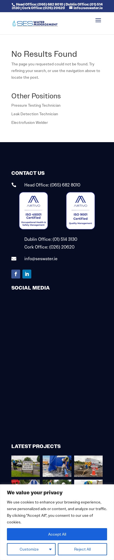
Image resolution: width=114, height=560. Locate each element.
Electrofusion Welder (29, 122)
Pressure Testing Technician (36, 105)
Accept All (57, 534)
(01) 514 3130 (65, 239)
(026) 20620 (61, 247)
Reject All (82, 549)
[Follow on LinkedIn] (26, 274)
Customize (29, 549)
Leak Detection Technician (34, 113)
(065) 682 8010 (65, 185)
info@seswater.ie (41, 259)
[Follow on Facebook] (15, 274)
